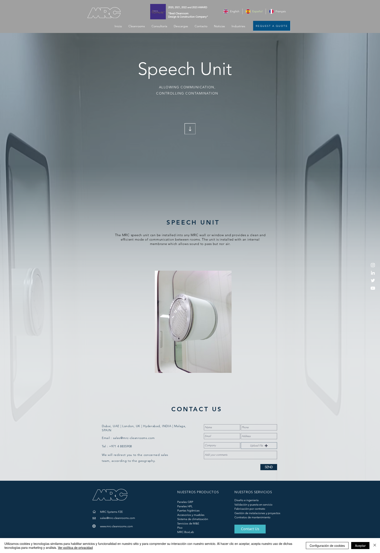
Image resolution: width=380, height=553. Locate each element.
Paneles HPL (185, 506)
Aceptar (360, 545)
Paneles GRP (185, 502)
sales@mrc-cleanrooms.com (134, 438)
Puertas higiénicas (188, 510)
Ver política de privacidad (75, 547)
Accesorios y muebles (191, 515)
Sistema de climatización (192, 519)
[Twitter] (373, 280)
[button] (238, 26)
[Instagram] (373, 265)
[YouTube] (373, 288)
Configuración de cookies (327, 545)
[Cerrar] (374, 545)
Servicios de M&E (188, 523)
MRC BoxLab (185, 532)
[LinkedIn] (373, 273)
